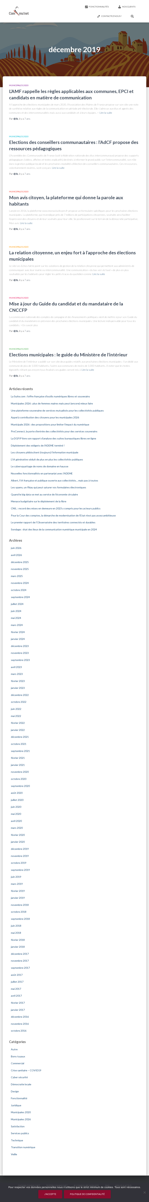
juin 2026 (16, 547)
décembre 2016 (20, 1016)
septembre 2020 (20, 785)
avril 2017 (16, 995)
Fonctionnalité (19, 1098)
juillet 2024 (17, 603)
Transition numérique (23, 1147)
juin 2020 (16, 806)
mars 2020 (17, 827)
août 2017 (17, 974)
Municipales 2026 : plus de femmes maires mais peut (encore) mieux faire (52, 403)
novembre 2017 (20, 960)
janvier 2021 (18, 764)
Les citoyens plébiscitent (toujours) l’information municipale (44, 452)
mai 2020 (16, 813)
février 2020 (18, 834)
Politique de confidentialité (87, 1194)
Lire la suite (106, 112)
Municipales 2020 (18, 85)
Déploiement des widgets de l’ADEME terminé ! (38, 445)
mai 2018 (16, 932)
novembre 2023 (20, 652)
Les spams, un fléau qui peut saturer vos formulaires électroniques (48, 487)
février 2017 (18, 1002)
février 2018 (18, 939)
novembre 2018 (20, 904)
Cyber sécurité (19, 1077)
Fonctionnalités (99, 6)
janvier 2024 (18, 638)
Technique (17, 1140)
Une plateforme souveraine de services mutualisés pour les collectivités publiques (57, 410)
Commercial (17, 1063)
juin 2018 (16, 925)
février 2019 (18, 890)
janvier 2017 (18, 1009)
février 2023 (18, 680)
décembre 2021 (20, 736)
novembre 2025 (20, 568)
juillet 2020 (17, 799)
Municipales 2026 (21, 1119)
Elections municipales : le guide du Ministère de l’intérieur (68, 354)
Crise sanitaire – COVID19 (26, 1070)
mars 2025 (17, 576)
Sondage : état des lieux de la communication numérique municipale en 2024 (54, 529)
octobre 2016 (18, 1030)
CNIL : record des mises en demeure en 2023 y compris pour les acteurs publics (55, 508)
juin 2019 (16, 876)
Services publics (20, 1133)
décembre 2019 (20, 848)
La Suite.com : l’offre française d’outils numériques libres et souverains (50, 396)
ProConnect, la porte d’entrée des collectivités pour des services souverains (54, 431)
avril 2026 (16, 554)
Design (15, 1091)
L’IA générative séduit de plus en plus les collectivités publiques (47, 459)
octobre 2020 (18, 778)
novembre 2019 (20, 855)
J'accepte (50, 1194)
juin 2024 (16, 611)
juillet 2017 (17, 981)
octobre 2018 (18, 911)
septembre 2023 (20, 659)
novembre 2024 (20, 582)
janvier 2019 (18, 897)
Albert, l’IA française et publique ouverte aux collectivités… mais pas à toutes (54, 480)
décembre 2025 (20, 562)
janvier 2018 (18, 946)
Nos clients (128, 6)
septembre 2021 (20, 750)
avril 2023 (16, 667)
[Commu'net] (18, 11)
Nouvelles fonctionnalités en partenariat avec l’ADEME (42, 473)
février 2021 (18, 757)
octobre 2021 (18, 743)
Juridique (16, 1105)
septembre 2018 (20, 918)
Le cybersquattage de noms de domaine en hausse (39, 466)
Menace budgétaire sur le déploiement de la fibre (38, 501)
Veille (14, 1154)
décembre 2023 (20, 645)
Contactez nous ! (111, 16)
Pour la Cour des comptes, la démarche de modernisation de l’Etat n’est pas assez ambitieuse (63, 515)
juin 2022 (16, 708)
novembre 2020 (20, 771)
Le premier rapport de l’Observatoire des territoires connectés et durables (53, 522)
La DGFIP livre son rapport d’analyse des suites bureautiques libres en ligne (53, 438)
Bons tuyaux (18, 1056)
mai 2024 (16, 617)
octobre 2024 (18, 589)
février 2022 (18, 722)
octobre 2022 (18, 701)
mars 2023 (17, 673)
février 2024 (18, 632)
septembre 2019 (20, 869)
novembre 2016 (20, 1023)
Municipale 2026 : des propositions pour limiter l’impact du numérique (50, 424)
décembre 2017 (20, 953)
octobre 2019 (18, 862)
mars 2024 (17, 624)
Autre (14, 1049)
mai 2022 (16, 715)
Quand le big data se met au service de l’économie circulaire (44, 494)
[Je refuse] (144, 1192)
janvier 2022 (18, 729)
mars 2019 (17, 883)
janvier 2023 (18, 687)
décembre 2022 (20, 694)
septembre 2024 (20, 597)
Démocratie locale (21, 1084)
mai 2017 (16, 988)
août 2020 (17, 792)
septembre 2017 (20, 967)
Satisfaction (18, 1126)
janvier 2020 (18, 841)
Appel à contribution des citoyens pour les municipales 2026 (45, 417)
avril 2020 (16, 820)
